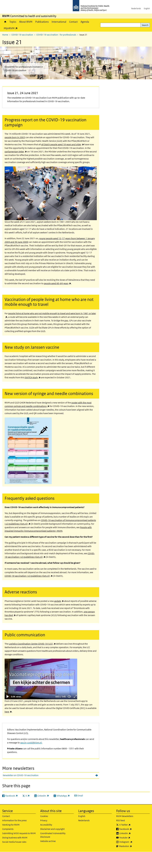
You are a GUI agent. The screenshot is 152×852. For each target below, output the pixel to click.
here (8, 711)
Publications (42, 21)
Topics (12, 21)
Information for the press (14, 820)
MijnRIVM (11, 28)
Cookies (44, 816)
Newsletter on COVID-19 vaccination (20, 775)
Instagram (133, 841)
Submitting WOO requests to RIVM (19, 833)
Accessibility (46, 824)
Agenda (85, 21)
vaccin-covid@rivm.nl (31, 742)
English (147, 8)
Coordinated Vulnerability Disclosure (52, 835)
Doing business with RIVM (14, 837)
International (59, 21)
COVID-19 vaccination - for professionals (56, 34)
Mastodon (133, 846)
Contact (73, 21)
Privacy (43, 820)
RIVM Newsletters (124, 816)
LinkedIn (132, 833)
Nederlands (136, 8)
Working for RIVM (10, 824)
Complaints (7, 829)
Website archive (48, 841)
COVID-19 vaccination (22, 34)
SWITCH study (33, 377)
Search (145, 25)
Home (5, 21)
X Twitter (132, 824)
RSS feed (120, 820)
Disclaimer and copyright (52, 829)
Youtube (132, 837)
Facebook (133, 828)
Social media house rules (14, 841)
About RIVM (25, 21)
